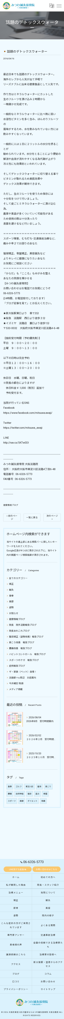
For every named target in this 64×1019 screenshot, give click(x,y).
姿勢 (11, 607)
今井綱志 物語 (16, 683)
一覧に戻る (32, 517)
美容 (11, 601)
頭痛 (43, 801)
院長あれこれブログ (19, 630)
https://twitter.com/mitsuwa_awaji (22, 427)
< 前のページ (11, 517)
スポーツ (12, 801)
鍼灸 (11, 590)
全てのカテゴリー (18, 578)
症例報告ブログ (17, 666)
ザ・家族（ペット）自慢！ (23, 671)
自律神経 (20, 794)
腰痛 (10, 794)
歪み (37, 794)
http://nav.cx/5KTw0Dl (16, 442)
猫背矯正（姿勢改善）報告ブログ (26, 636)
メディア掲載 (16, 689)
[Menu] (59, 5)
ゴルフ (19, 786)
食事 (10, 786)
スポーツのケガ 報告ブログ (24, 660)
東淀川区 (29, 786)
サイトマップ (48, 989)
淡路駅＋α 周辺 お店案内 (22, 677)
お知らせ (13, 613)
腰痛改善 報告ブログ (20, 648)
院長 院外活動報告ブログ (23, 625)
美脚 (22, 801)
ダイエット (32, 801)
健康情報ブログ (10, 505)
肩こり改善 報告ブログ (21, 642)
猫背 (30, 794)
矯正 (11, 584)
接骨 (11, 595)
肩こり (48, 786)
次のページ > (52, 517)
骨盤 (45, 794)
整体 (39, 786)
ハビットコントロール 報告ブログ (27, 654)
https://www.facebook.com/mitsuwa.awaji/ (27, 412)
